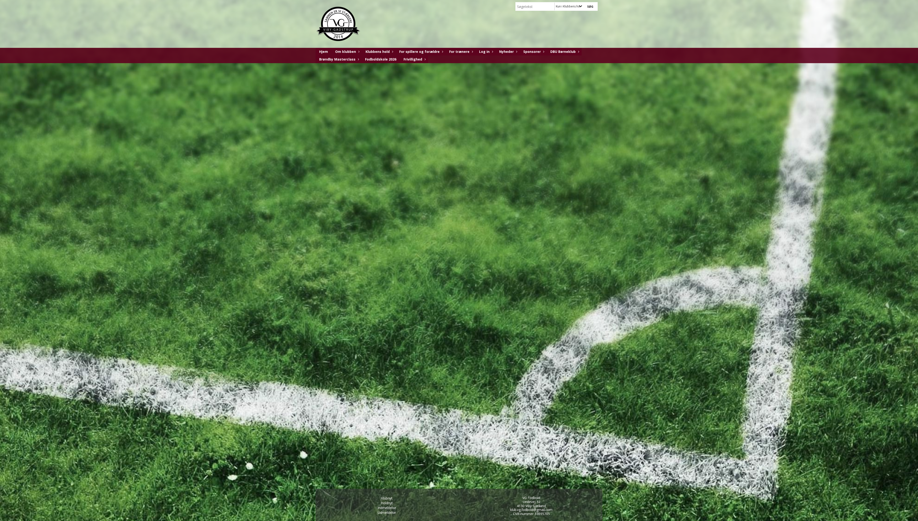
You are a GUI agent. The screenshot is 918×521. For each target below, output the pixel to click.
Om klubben (345, 51)
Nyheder (506, 51)
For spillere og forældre (419, 51)
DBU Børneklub (563, 51)
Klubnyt (387, 498)
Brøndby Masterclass (337, 59)
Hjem (323, 51)
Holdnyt (387, 503)
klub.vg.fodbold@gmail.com (531, 509)
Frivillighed (413, 59)
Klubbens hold (378, 51)
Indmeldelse (386, 507)
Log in (484, 51)
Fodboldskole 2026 (380, 59)
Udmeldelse (387, 512)
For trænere (459, 51)
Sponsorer (532, 51)
